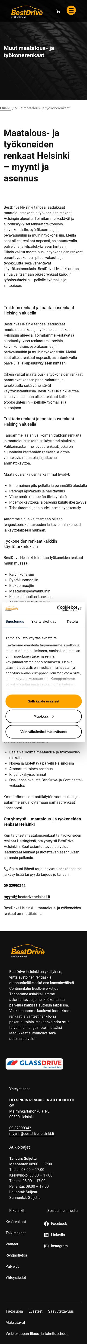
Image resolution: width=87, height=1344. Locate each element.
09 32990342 (15, 885)
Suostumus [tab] (15, 621)
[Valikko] (71, 10)
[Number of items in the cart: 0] (58, 11)
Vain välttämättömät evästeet (43, 731)
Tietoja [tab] (72, 621)
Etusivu (5, 108)
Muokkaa (41, 716)
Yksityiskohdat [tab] (43, 621)
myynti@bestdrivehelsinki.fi (27, 897)
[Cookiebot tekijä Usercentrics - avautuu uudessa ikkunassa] (62, 608)
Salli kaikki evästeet (43, 701)
